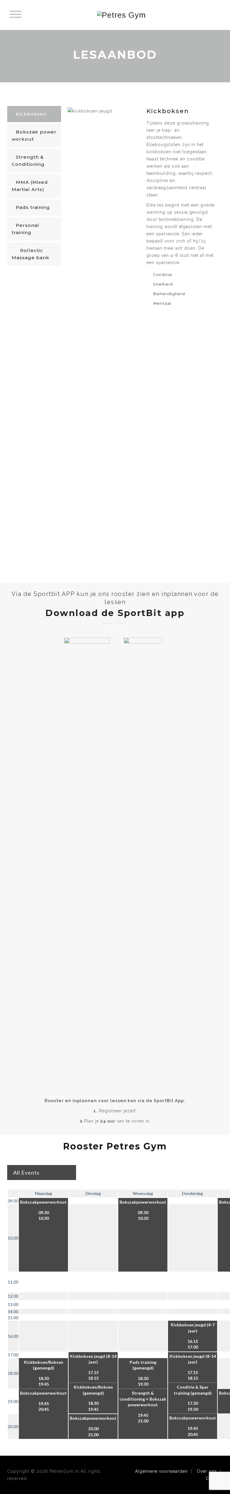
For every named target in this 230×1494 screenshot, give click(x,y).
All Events (26, 1172)
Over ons (207, 1471)
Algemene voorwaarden (161, 1471)
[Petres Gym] (121, 15)
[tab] (34, 114)
